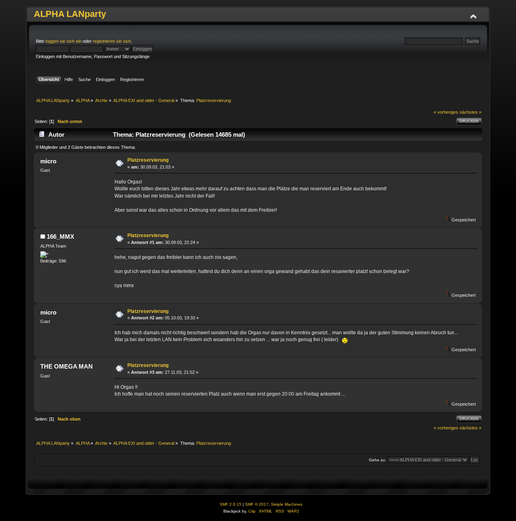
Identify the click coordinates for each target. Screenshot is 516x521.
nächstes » (470, 112)
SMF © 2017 (256, 504)
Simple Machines (286, 504)
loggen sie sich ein (63, 41)
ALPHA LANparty (70, 14)
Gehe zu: (377, 460)
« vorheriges (446, 112)
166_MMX (60, 236)
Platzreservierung (148, 160)
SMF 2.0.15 (230, 504)
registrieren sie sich (112, 41)
